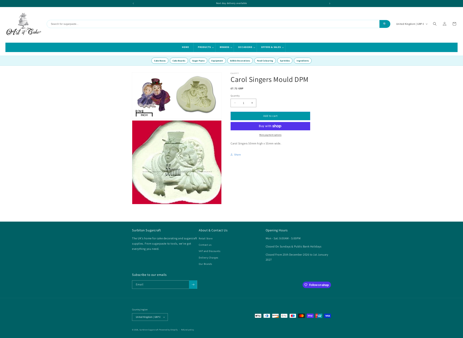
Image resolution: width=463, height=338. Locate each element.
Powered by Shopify (168, 329)
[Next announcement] (330, 3)
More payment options (270, 134)
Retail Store (206, 238)
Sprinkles (285, 60)
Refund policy (187, 329)
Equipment (217, 60)
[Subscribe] (193, 284)
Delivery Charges (208, 257)
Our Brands (205, 264)
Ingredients (303, 60)
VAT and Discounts (209, 251)
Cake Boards (179, 60)
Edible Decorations (240, 60)
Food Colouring (265, 60)
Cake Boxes (160, 60)
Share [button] (237, 154)
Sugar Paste (198, 60)
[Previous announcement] (133, 3)
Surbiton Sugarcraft (149, 329)
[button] (204, 47)
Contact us (205, 244)
